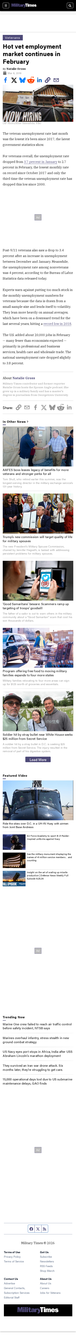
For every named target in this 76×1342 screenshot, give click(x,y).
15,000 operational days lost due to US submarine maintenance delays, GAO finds (37, 1081)
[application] (38, 800)
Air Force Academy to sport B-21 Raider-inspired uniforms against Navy (48, 837)
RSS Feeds (46, 1266)
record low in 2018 (57, 324)
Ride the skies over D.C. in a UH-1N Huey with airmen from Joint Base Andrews (35, 825)
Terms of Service (14, 1261)
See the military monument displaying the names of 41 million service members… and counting (49, 857)
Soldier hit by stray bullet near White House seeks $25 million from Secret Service (38, 736)
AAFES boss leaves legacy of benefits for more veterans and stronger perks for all (36, 471)
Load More (38, 759)
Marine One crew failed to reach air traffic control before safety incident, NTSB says (37, 1026)
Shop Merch (47, 1271)
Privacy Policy (12, 1256)
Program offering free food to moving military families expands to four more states (35, 673)
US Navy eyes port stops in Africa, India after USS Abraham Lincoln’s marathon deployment (37, 1053)
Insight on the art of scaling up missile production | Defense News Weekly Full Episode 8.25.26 (47, 875)
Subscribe (46, 1256)
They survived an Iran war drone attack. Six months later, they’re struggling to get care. (33, 1067)
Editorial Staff (11, 1297)
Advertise (9, 1283)
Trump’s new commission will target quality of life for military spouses (37, 539)
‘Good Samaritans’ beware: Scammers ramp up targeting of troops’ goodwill (36, 606)
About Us (45, 1283)
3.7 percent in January (40, 162)
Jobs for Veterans (50, 1293)
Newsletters (47, 1261)
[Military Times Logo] (23, 5)
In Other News (14, 422)
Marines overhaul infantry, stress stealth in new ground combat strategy (36, 1040)
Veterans (12, 37)
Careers (44, 1288)
